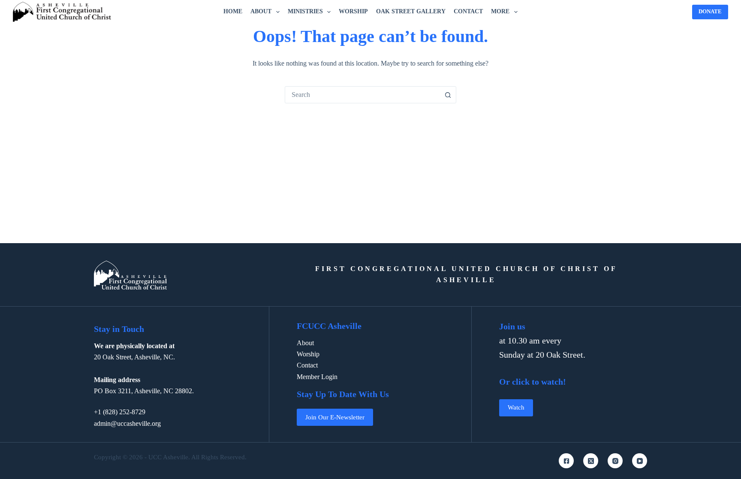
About (260, 11)
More (500, 11)
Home (232, 11)
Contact (468, 11)
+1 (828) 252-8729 (119, 412)
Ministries (305, 11)
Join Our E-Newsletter (334, 417)
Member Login (317, 376)
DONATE (710, 11)
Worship (353, 11)
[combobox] (362, 94)
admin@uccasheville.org (127, 423)
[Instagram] (615, 460)
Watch (516, 407)
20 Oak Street (559, 354)
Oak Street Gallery (411, 11)
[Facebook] (566, 460)
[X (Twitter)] (590, 460)
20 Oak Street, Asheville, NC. (134, 357)
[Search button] (448, 95)
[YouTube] (639, 460)
